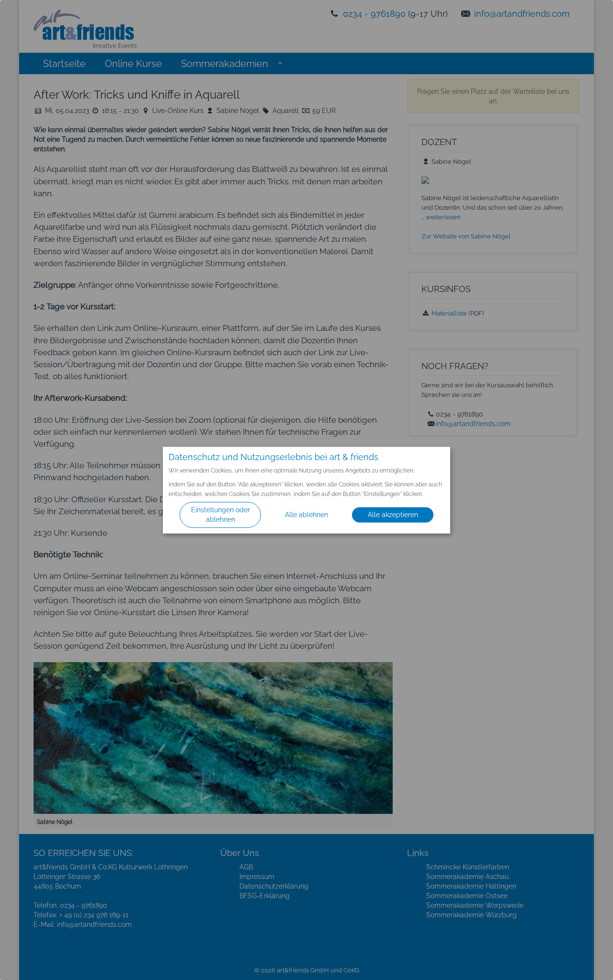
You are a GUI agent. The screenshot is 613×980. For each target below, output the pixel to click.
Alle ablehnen (306, 514)
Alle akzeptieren (393, 514)
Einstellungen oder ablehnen (220, 514)
